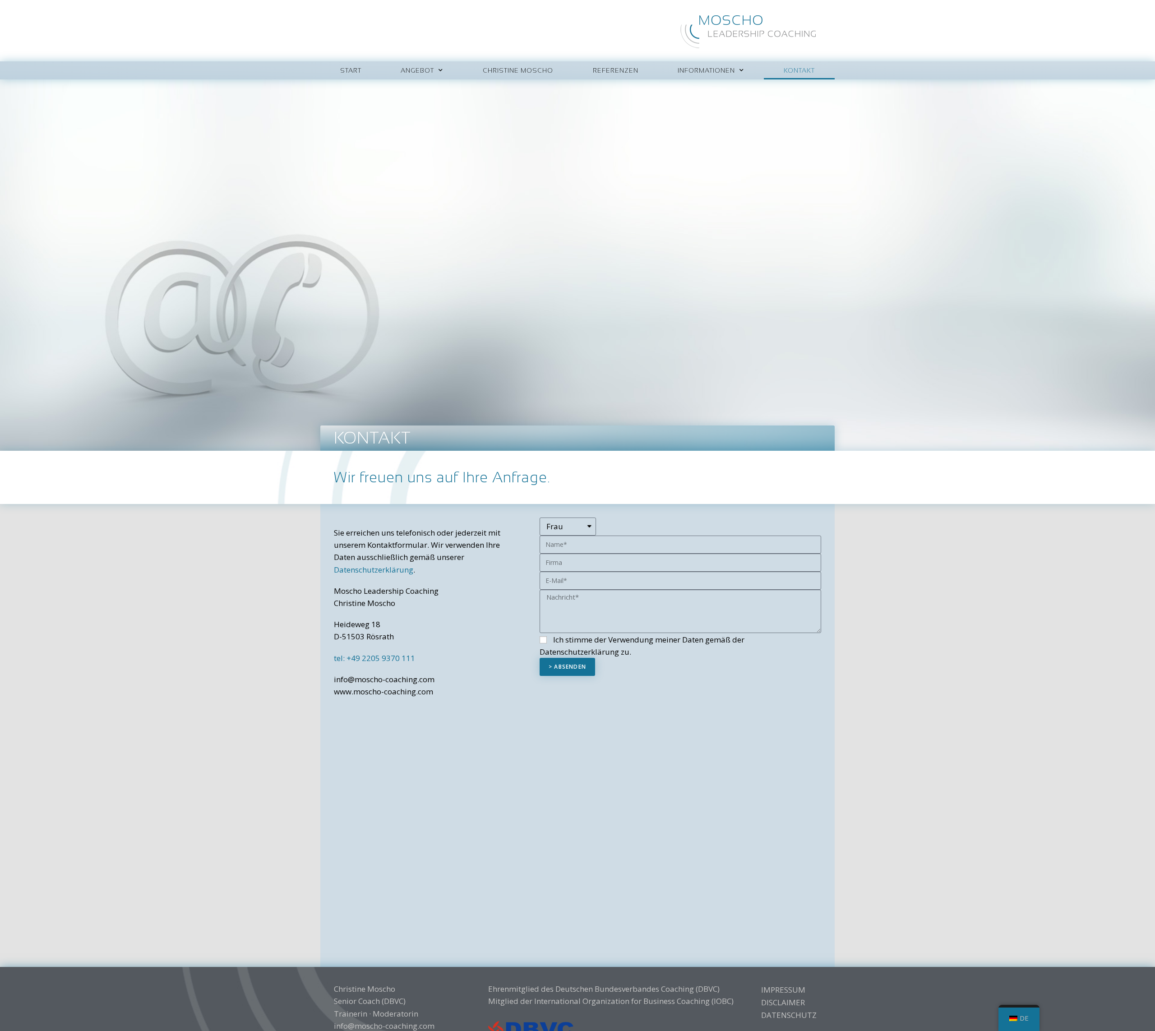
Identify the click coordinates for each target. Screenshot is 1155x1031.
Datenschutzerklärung (373, 569)
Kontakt (799, 70)
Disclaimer (783, 1002)
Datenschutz (787, 1015)
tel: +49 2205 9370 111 (374, 658)
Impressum (783, 990)
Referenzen (615, 70)
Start (350, 70)
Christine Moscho (518, 70)
